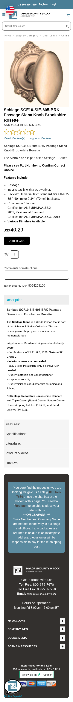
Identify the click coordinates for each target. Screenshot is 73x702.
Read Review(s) (14, 138)
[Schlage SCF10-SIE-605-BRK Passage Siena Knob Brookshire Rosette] (36, 43)
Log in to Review (40, 138)
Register (43, 4)
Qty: (6, 254)
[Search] (67, 26)
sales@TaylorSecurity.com (41, 593)
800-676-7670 (43, 584)
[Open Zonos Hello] (8, 8)
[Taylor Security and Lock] (29, 15)
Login (54, 4)
